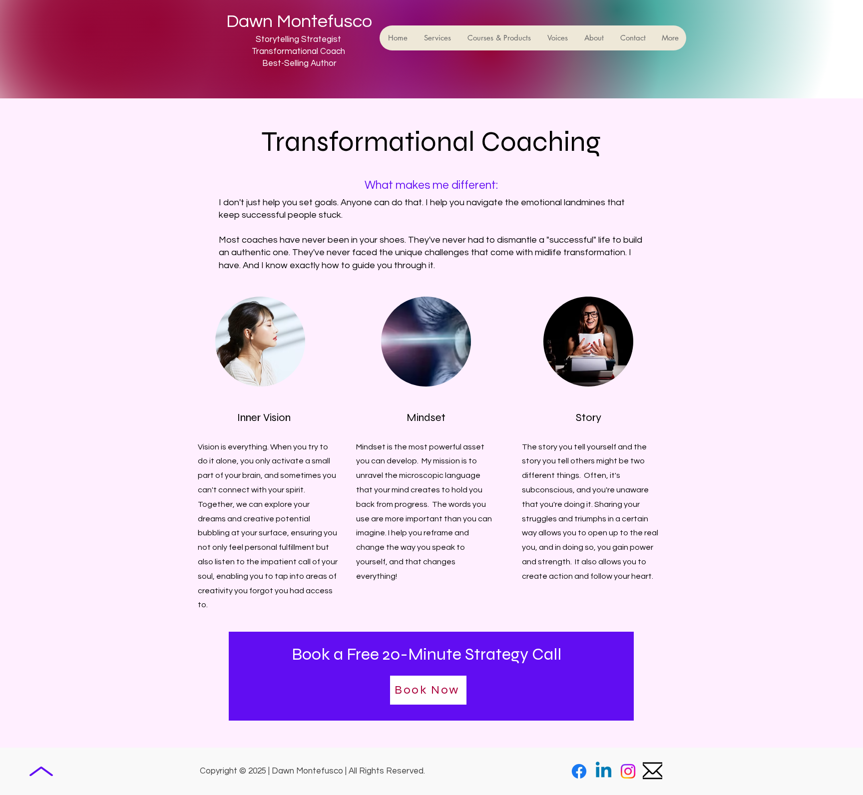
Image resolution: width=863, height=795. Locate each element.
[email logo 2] (652, 771)
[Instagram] (628, 771)
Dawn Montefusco (299, 21)
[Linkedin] (603, 771)
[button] (436, 37)
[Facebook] (579, 771)
